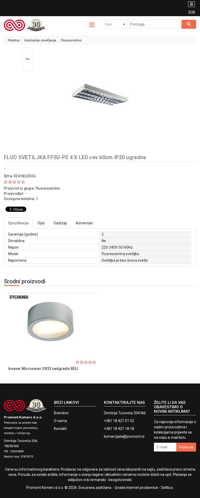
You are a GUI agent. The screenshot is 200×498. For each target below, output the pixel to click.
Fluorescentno (71, 40)
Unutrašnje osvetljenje (40, 40)
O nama (60, 421)
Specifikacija (18, 223)
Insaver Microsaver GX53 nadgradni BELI (43, 369)
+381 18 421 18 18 (119, 429)
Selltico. (167, 487)
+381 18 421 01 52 (119, 421)
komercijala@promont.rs (124, 436)
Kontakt (60, 429)
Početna (14, 40)
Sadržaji (60, 223)
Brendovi (61, 413)
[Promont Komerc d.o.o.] (25, 25)
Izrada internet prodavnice (136, 487)
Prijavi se (186, 447)
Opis (41, 223)
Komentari (84, 223)
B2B (192, 12)
